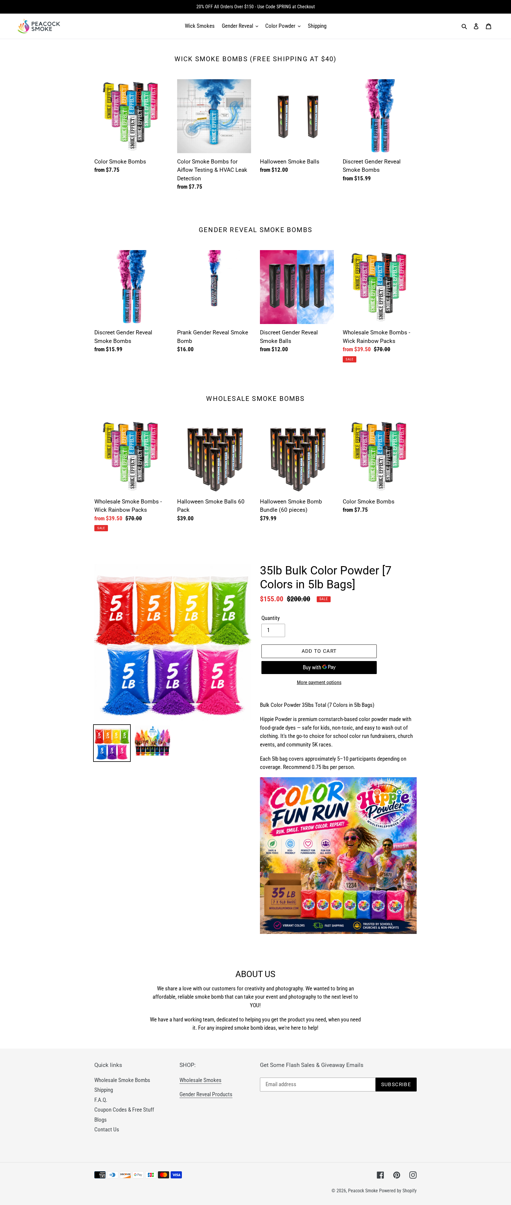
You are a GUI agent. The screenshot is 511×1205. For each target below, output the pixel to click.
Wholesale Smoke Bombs (122, 1080)
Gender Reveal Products (206, 1094)
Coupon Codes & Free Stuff (124, 1109)
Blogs (100, 1119)
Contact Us (106, 1129)
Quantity (270, 618)
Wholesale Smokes (200, 1080)
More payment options (319, 682)
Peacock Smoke (363, 1190)
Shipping (103, 1089)
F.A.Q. (100, 1100)
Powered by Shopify (398, 1190)
